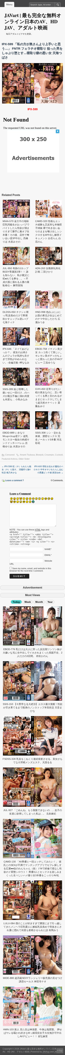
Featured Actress (10, 459)
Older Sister (24, 459)
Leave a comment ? (14, 480)
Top (60, 1051)
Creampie (49, 455)
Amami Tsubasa (27, 455)
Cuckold (59, 455)
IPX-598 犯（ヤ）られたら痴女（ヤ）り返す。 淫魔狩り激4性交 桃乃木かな (16, 469)
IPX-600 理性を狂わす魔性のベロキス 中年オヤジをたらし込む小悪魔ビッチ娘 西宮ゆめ (48, 469)
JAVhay (46, 1052)
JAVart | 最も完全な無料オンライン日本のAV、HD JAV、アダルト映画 (32, 21)
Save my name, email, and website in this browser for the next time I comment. (30, 569)
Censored (10, 455)
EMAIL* (48, 555)
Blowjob (40, 455)
